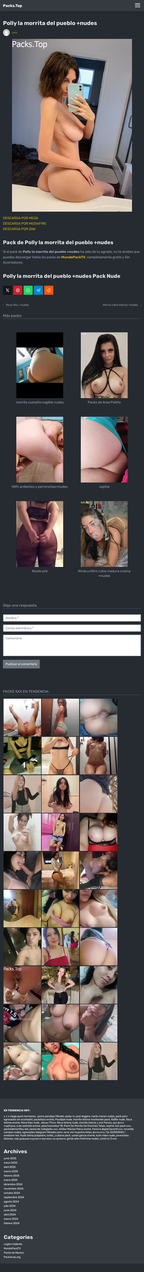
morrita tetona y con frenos (95, 1122)
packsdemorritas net (16, 1129)
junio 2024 (10, 1210)
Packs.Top (12, 5)
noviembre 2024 (13, 1188)
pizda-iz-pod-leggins (77, 1116)
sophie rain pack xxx (118, 1125)
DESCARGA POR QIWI (19, 229)
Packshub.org (12, 1257)
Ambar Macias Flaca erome (75, 1129)
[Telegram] (38, 290)
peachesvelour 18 (52, 1125)
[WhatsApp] (28, 290)
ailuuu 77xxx (48, 1122)
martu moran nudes (103, 1116)
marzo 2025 (11, 1171)
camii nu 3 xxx (108, 1138)
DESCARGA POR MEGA (20, 218)
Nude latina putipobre (33, 1135)
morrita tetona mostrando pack (91, 1119)
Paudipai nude (63, 1119)
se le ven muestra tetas (78, 1132)
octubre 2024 (12, 1193)
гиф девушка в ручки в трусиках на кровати (40, 1138)
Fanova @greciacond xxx (107, 1129)
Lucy (14, 32)
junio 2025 (10, 1158)
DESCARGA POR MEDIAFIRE (24, 223)
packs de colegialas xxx (43, 1129)
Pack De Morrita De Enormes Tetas (84, 1125)
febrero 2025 (11, 1175)
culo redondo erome (28, 1125)
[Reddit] (48, 290)
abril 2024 (10, 1214)
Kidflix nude (118, 1119)
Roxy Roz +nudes (17, 305)
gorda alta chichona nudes (83, 1138)
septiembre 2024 (14, 1197)
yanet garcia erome (83, 1135)
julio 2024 (10, 1206)
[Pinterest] (17, 290)
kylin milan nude (105, 1135)
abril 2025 (10, 1167)
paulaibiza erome (44, 1119)
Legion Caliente (13, 1244)
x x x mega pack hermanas (20, 1116)
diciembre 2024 (13, 1184)
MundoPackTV (12, 1248)
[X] (7, 290)
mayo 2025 (10, 1162)
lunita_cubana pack (58, 1135)
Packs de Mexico (14, 1252)
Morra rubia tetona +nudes (120, 305)
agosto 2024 (11, 1201)
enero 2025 (10, 1180)
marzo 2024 (11, 1218)
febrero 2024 (12, 1223)
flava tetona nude (67, 1122)
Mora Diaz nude (30, 1122)
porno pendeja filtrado (51, 1116)
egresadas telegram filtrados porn (42, 1132)
